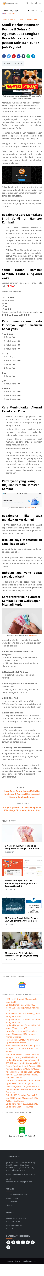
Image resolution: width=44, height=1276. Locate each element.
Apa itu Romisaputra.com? (17, 1195)
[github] (8, 1247)
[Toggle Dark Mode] (32, 3)
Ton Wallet (31, 508)
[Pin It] (14, 56)
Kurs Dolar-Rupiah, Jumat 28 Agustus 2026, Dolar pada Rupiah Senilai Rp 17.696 (23, 1048)
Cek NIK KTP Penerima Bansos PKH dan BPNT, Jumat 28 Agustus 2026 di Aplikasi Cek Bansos (22, 1098)
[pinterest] (13, 1242)
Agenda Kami (11, 1202)
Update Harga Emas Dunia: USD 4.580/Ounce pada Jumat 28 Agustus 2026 (22, 1008)
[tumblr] (33, 1242)
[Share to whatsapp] (28, 56)
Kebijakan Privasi (13, 1222)
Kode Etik (10, 1229)
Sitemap (9, 1205)
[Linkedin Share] (19, 56)
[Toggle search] (36, 3)
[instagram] (27, 3)
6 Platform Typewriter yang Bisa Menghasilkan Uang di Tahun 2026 (22, 847)
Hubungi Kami (12, 1198)
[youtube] (18, 1242)
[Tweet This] (9, 56)
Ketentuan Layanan (14, 1225)
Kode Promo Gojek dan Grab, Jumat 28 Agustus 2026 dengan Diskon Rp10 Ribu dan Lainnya (24, 1074)
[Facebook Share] (4, 56)
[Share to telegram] (33, 56)
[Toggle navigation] (40, 3)
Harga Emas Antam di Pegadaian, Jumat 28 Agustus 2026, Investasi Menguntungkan (21, 1034)
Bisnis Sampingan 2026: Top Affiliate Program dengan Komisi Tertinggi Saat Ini (21, 883)
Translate (10, 13)
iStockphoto (32, 635)
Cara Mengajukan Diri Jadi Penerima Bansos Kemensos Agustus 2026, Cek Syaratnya (23, 1089)
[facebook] (23, 1242)
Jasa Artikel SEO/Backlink (16, 1218)
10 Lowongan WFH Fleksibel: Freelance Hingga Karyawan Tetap (21, 954)
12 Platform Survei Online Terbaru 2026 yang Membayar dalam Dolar (21, 919)
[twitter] (28, 1242)
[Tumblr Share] (23, 56)
